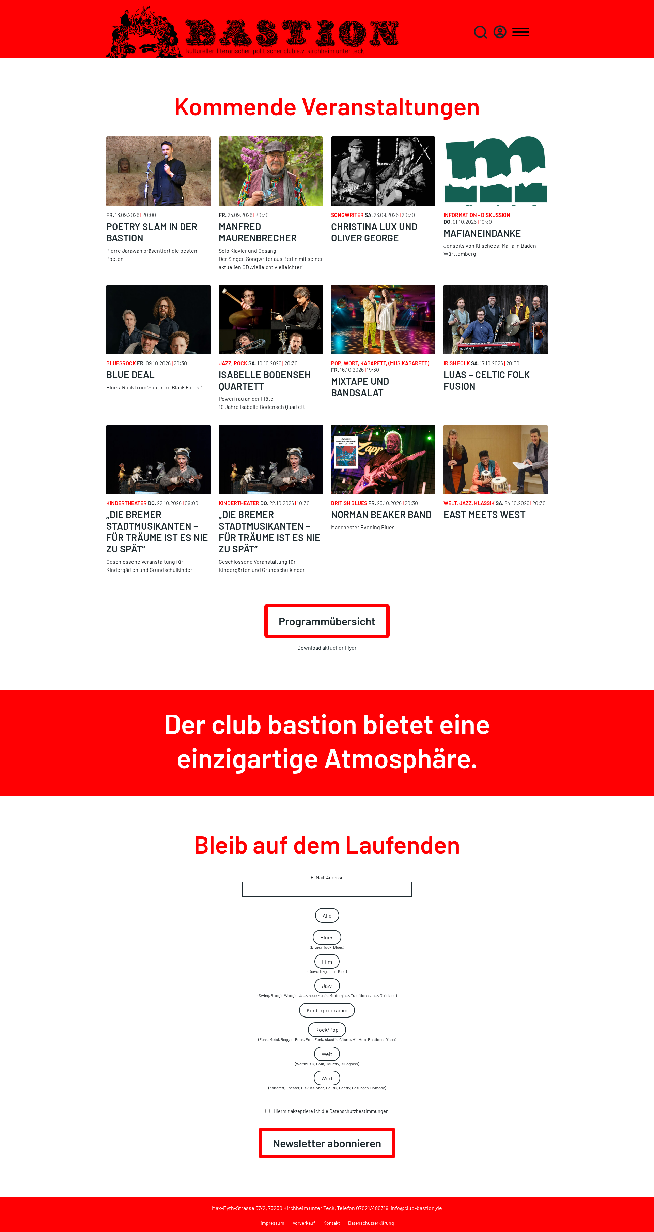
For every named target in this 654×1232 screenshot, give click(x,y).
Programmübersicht (327, 620)
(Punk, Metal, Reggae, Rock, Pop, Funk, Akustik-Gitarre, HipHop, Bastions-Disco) (327, 1034)
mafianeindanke (482, 233)
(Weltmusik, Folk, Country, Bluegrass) (327, 1058)
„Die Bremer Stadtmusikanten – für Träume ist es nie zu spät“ (157, 531)
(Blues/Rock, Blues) (327, 941)
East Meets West (484, 514)
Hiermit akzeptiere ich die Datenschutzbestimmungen (330, 1111)
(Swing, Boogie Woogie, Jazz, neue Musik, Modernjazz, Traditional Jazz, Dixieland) (327, 990)
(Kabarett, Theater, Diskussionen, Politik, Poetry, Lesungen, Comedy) (327, 1082)
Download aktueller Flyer (327, 647)
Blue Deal (130, 374)
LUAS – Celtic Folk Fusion (486, 380)
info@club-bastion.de (416, 1208)
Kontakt (331, 1223)
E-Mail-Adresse (327, 877)
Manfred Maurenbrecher (258, 232)
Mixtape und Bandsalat (360, 386)
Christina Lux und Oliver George (374, 232)
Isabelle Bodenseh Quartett (265, 380)
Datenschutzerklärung (371, 1223)
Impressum (272, 1223)
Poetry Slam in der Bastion (151, 232)
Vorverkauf (304, 1223)
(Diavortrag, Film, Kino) (327, 966)
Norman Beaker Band (381, 514)
